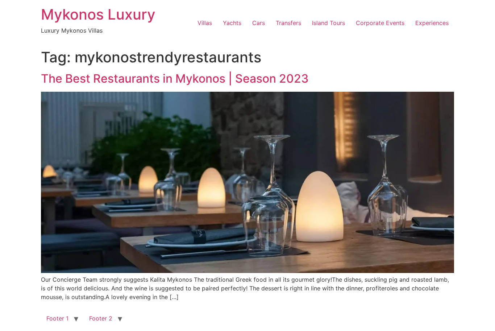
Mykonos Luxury (98, 14)
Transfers (288, 22)
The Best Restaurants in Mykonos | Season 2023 (175, 78)
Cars (258, 22)
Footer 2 (100, 318)
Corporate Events (380, 22)
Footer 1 (57, 318)
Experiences (432, 22)
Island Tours (328, 22)
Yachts (232, 22)
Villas (204, 22)
